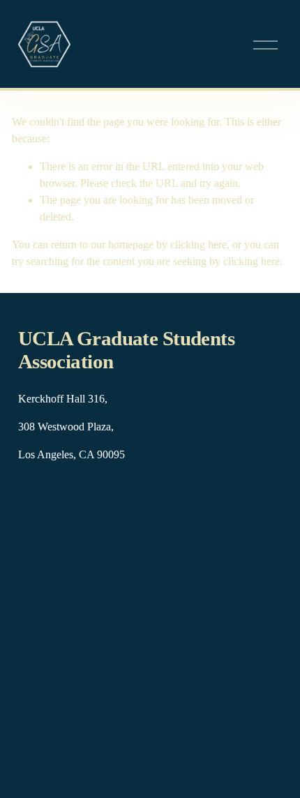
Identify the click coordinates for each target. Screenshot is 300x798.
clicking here (198, 244)
